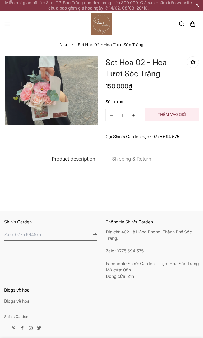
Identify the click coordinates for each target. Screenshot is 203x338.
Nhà (63, 44)
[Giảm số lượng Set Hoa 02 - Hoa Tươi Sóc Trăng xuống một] (111, 115)
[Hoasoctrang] (101, 24)
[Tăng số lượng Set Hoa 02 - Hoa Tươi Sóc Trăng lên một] (133, 115)
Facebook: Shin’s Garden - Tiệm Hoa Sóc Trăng (152, 263)
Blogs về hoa (17, 301)
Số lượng (114, 101)
